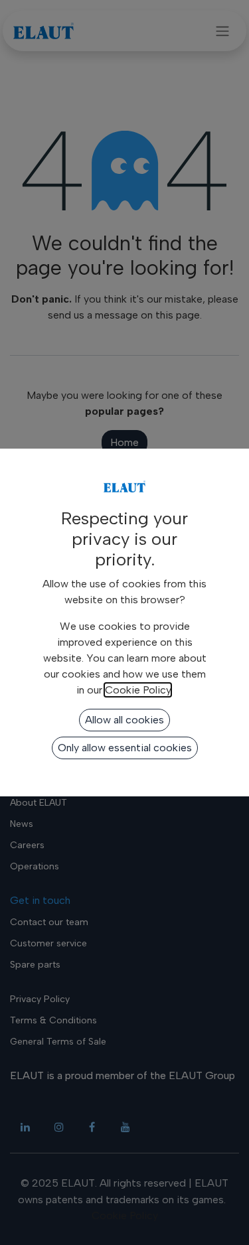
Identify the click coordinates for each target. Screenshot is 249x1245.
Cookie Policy (138, 690)
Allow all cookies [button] (124, 719)
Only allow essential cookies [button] (125, 747)
